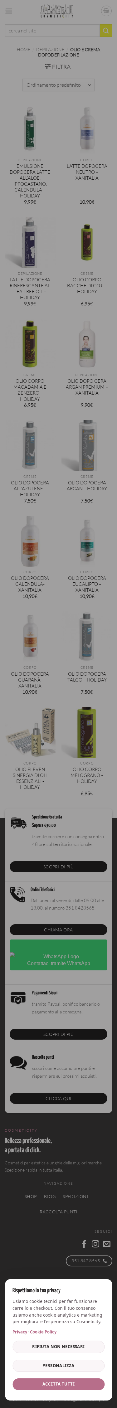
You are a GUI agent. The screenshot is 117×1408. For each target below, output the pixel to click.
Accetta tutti (58, 1384)
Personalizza (58, 1365)
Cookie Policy (43, 1332)
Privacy (19, 1332)
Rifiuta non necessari (58, 1346)
